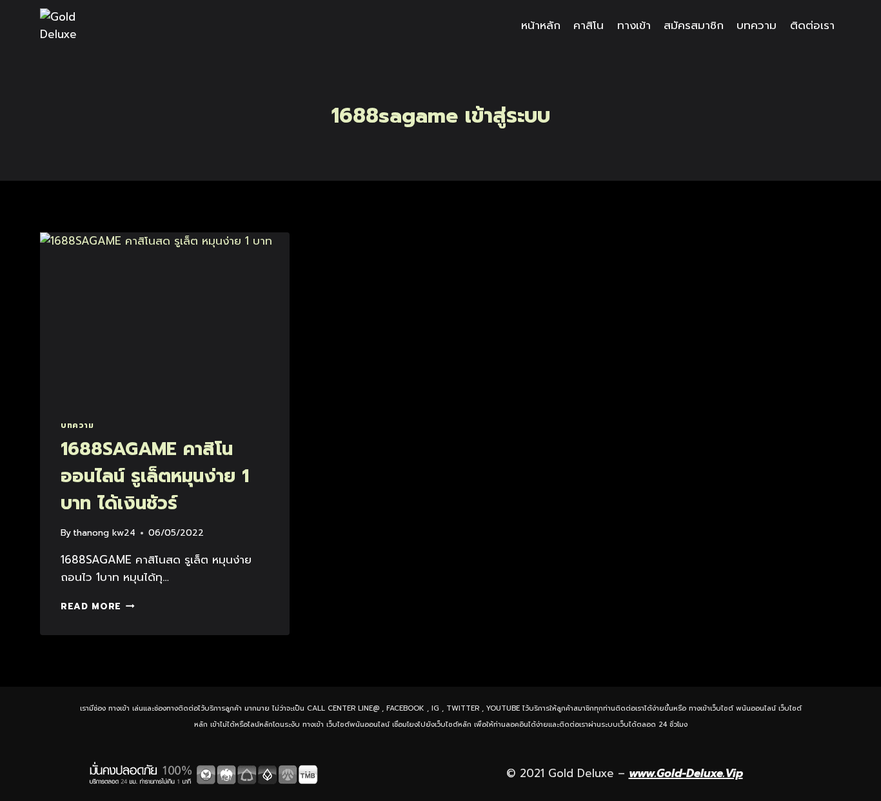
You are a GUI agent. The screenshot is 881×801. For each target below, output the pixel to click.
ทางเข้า (634, 25)
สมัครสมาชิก (694, 25)
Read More (98, 606)
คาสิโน (588, 25)
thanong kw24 (104, 533)
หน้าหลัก (540, 25)
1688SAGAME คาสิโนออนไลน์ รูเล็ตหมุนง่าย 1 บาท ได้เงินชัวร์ (155, 476)
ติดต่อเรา (812, 25)
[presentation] (165, 315)
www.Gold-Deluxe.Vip (686, 773)
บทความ (757, 25)
